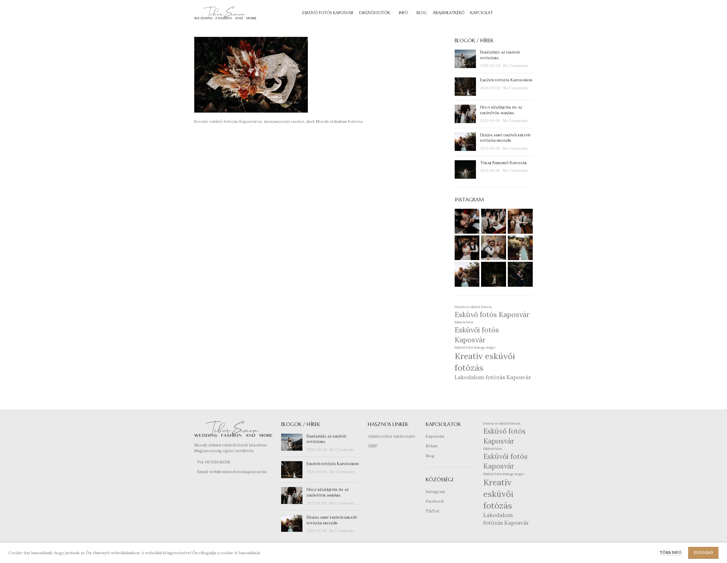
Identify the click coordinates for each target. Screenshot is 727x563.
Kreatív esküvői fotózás (485, 362)
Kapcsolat (435, 436)
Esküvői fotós (464, 322)
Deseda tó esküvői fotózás (473, 307)
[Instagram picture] (467, 221)
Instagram (435, 491)
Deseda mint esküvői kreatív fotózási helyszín (505, 137)
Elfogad (703, 552)
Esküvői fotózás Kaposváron (506, 80)
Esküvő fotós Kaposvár (492, 314)
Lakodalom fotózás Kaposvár (493, 377)
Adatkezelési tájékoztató (391, 436)
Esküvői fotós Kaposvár (477, 334)
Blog (430, 455)
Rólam (431, 445)
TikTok (432, 511)
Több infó (671, 552)
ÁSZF (373, 445)
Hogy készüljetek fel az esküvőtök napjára (501, 110)
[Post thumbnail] (465, 59)
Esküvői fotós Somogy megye (475, 347)
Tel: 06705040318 (213, 462)
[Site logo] (225, 12)
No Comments (515, 65)
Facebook (435, 501)
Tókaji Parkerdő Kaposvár (503, 162)
